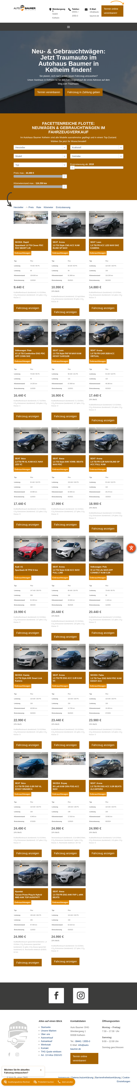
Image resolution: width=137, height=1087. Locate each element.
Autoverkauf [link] (47, 1037)
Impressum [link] (63, 1077)
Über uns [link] (45, 1034)
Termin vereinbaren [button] (48, 92)
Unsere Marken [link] (48, 1030)
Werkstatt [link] (46, 1044)
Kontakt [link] (45, 1048)
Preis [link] (31, 207)
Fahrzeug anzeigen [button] (27, 308)
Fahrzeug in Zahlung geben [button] (83, 92)
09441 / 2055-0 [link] (82, 1041)
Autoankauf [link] (46, 1041)
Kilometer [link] (48, 207)
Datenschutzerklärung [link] (82, 1077)
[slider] (64, 176)
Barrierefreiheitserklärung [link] (108, 1077)
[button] (68, 27)
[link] (25, 8)
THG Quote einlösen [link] (51, 1051)
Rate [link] (38, 207)
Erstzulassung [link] (63, 207)
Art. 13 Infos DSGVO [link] (51, 1055)
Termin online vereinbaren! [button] (111, 11)
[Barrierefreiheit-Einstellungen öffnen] (131, 548)
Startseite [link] (46, 1027)
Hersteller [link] (18, 207)
